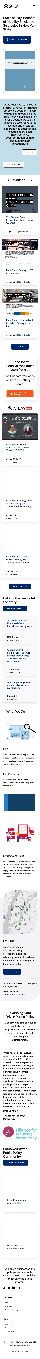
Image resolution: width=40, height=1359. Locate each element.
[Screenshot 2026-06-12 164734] (20, 50)
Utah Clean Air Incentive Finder (15, 1247)
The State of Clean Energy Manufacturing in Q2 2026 (19, 220)
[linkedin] (13, 1287)
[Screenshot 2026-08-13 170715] (20, 290)
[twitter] (4, 1287)
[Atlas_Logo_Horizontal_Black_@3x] (11, 4)
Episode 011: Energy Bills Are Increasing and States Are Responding (19, 503)
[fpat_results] (20, 1171)
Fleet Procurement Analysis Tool (17, 1201)
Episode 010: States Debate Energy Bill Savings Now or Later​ (17, 559)
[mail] (18, 1287)
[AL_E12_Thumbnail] (20, 414)
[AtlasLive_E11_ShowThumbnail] (20, 470)
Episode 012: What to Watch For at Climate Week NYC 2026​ (17, 447)
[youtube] (9, 1287)
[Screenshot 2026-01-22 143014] (20, 1217)
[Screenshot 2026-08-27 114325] (20, 187)
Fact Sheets (24, 282)
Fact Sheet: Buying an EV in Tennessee (19, 272)
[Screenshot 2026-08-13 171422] (20, 240)
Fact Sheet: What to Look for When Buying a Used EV (19, 323)
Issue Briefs (24, 231)
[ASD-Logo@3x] (20, 1127)
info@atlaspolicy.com (20, 1351)
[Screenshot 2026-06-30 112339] (20, 526)
